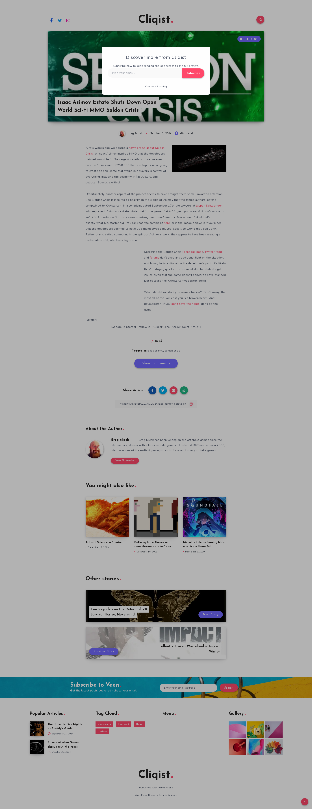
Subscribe (193, 73)
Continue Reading (156, 86)
